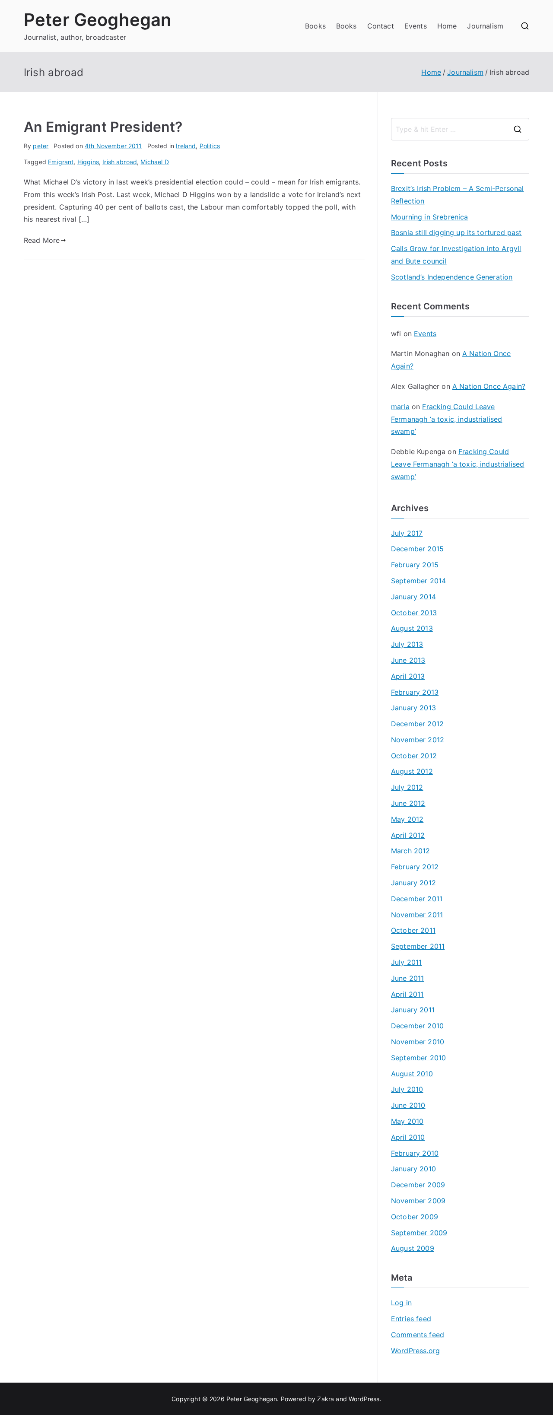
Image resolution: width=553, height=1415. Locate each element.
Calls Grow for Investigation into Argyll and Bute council (456, 254)
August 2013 (412, 628)
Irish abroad (119, 161)
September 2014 (418, 580)
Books (315, 26)
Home (447, 26)
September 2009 (419, 1232)
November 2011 (417, 914)
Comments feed (417, 1334)
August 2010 (412, 1073)
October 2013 (414, 612)
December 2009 (418, 1184)
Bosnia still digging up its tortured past (456, 232)
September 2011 (418, 946)
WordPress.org (415, 1350)
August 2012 (412, 771)
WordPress (364, 1398)
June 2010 (408, 1105)
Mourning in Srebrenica (429, 217)
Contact (380, 26)
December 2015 (417, 548)
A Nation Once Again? (488, 386)
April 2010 (408, 1137)
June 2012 (408, 803)
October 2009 (414, 1216)
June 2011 (407, 978)
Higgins (88, 161)
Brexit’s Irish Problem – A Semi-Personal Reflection (457, 194)
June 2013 (408, 660)
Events (415, 26)
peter (40, 145)
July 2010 (407, 1089)
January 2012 (413, 882)
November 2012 (417, 739)
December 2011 (416, 898)
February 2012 (415, 866)
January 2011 (413, 1009)
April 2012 (408, 835)
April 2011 (407, 994)
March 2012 (410, 850)
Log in (401, 1302)
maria (400, 406)
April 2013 (408, 676)
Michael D (154, 161)
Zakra (325, 1398)
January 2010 (413, 1168)
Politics (210, 145)
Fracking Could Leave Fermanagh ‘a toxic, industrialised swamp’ (446, 419)
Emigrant (60, 161)
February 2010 (415, 1153)
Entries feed (411, 1318)
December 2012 (417, 723)
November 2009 (418, 1200)
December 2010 (417, 1025)
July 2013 (407, 644)
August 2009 (412, 1248)
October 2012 (414, 755)
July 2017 (407, 533)
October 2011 (413, 930)
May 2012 (407, 819)
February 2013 (415, 692)
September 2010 (418, 1057)
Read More (42, 240)
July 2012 (407, 787)
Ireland (186, 145)
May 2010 (407, 1121)
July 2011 (406, 962)
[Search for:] (460, 129)
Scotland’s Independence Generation (451, 277)
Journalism (485, 26)
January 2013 (413, 707)
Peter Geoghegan (97, 19)
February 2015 (415, 564)
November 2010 (417, 1041)
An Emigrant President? (103, 126)
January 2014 (413, 596)
